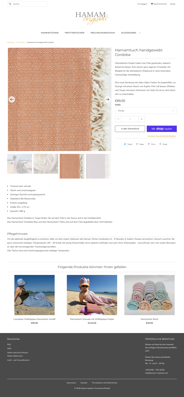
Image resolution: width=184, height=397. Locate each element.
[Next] (107, 99)
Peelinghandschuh (103, 33)
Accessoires (129, 33)
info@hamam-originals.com (156, 373)
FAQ (9, 344)
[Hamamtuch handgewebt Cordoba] (59, 99)
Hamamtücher (50, 33)
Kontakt (84, 383)
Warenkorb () (160, 4)
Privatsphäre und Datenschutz (104, 383)
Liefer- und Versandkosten (18, 360)
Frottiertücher (74, 33)
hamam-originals (87, 388)
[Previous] (12, 99)
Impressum (71, 383)
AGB (9, 348)
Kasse (172, 4)
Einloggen (142, 4)
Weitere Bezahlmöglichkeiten (162, 136)
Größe (118, 104)
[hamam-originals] (92, 19)
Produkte (21, 42)
